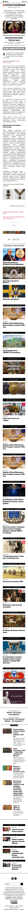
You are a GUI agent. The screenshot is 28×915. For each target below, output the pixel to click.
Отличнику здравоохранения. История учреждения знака (18, 854)
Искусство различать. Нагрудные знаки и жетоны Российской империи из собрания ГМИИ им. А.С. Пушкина (14, 530)
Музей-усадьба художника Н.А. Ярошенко (17, 867)
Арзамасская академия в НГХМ (13, 581)
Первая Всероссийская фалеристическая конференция (13, 263)
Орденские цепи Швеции (11, 299)
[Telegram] (23, 1)
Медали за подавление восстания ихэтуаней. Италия (19, 769)
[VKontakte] (24, 1)
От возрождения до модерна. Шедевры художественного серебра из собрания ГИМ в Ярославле (12, 660)
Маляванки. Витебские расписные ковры (14, 631)
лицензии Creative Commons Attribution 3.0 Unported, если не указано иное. (14, 899)
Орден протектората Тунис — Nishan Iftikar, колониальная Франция (19, 752)
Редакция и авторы (14, 907)
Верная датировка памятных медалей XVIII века (18, 841)
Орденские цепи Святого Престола (11, 282)
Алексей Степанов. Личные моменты (18, 830)
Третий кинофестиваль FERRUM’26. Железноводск (11, 351)
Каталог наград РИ (9, 906)
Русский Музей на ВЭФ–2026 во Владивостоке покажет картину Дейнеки (13, 501)
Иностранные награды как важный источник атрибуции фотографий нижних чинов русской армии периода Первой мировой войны (18, 788)
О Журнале (21, 909)
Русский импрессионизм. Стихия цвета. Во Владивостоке (13, 557)
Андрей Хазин (16, 239)
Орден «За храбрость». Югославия (16, 807)
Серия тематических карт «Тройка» (11, 419)
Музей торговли (19, 906)
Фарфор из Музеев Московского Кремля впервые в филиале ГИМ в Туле (14, 325)
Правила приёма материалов (11, 909)
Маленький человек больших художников (12, 606)
